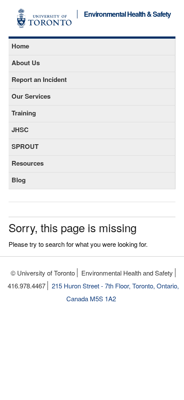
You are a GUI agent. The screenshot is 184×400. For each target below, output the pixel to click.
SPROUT (25, 146)
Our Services (31, 96)
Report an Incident (39, 79)
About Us (26, 62)
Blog (19, 180)
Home (20, 46)
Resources (28, 163)
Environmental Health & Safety (127, 14)
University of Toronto (44, 18)
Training (24, 113)
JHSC (20, 129)
